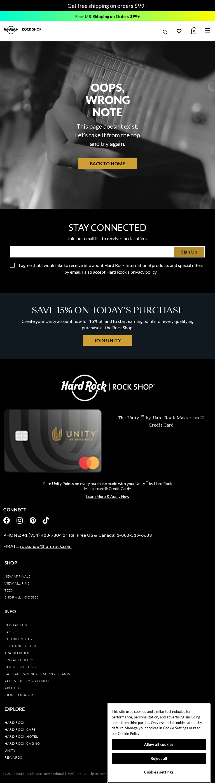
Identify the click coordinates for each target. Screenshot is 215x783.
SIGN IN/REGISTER (20, 646)
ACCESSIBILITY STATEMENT (27, 681)
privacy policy (143, 272)
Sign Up (189, 251)
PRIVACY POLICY (18, 660)
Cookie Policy (128, 733)
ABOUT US (13, 688)
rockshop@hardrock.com (45, 546)
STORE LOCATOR (18, 695)
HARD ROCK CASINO (22, 743)
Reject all (159, 758)
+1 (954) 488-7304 (42, 535)
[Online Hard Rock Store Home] (23, 30)
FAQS (9, 632)
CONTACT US (15, 625)
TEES (8, 590)
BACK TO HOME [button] (107, 163)
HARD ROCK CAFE (20, 729)
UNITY (9, 750)
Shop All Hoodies (21, 597)
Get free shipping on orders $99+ (107, 5)
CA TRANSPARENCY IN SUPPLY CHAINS (37, 674)
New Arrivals (17, 576)
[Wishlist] (179, 31)
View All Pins (16, 583)
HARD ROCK (15, 722)
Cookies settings (21, 667)
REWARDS (13, 757)
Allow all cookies (159, 744)
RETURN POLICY (18, 639)
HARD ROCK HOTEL (21, 736)
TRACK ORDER (17, 653)
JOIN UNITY (107, 340)
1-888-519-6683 (134, 535)
